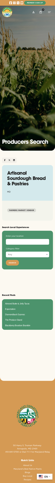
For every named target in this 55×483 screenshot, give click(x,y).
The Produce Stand (13, 320)
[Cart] (40, 12)
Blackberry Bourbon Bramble (17, 325)
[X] (9, 160)
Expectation (10, 309)
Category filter (12, 248)
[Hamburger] (49, 12)
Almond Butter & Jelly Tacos (17, 303)
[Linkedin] (14, 160)
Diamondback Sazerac (15, 314)
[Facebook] (4, 160)
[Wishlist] (33, 12)
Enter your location (15, 236)
